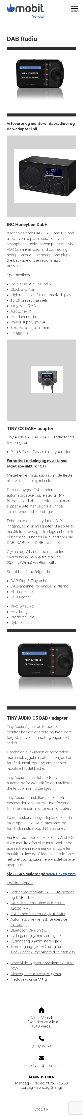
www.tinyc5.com (61, 874)
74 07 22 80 (41, 1046)
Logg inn (41, 1109)
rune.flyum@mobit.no (41, 1065)
